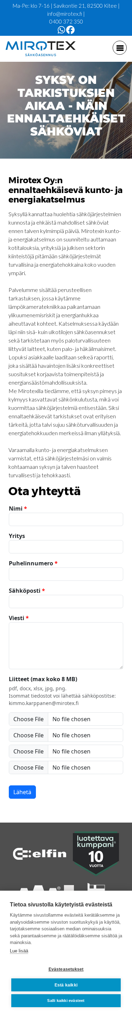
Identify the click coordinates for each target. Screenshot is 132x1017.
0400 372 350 (66, 21)
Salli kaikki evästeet (65, 1000)
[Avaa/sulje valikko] (120, 48)
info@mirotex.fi (64, 14)
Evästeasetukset (66, 969)
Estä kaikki (66, 985)
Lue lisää (19, 950)
